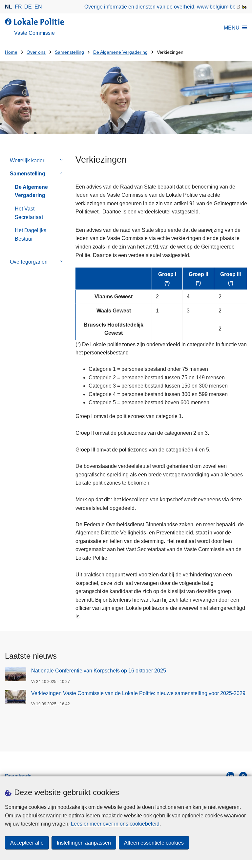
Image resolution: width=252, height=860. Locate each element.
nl (8, 7)
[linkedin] (230, 776)
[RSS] (243, 776)
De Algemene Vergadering (120, 52)
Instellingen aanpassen (84, 843)
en (38, 7)
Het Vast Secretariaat (29, 213)
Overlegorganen (29, 262)
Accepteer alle (27, 843)
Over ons (36, 52)
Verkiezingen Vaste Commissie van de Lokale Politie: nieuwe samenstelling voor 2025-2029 (138, 693)
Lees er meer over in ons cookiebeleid (115, 824)
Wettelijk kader (27, 160)
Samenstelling (69, 52)
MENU (232, 27)
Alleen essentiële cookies (154, 843)
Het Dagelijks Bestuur (30, 235)
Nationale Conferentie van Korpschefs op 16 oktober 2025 (98, 670)
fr (18, 7)
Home (11, 52)
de (28, 7)
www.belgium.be (216, 7)
